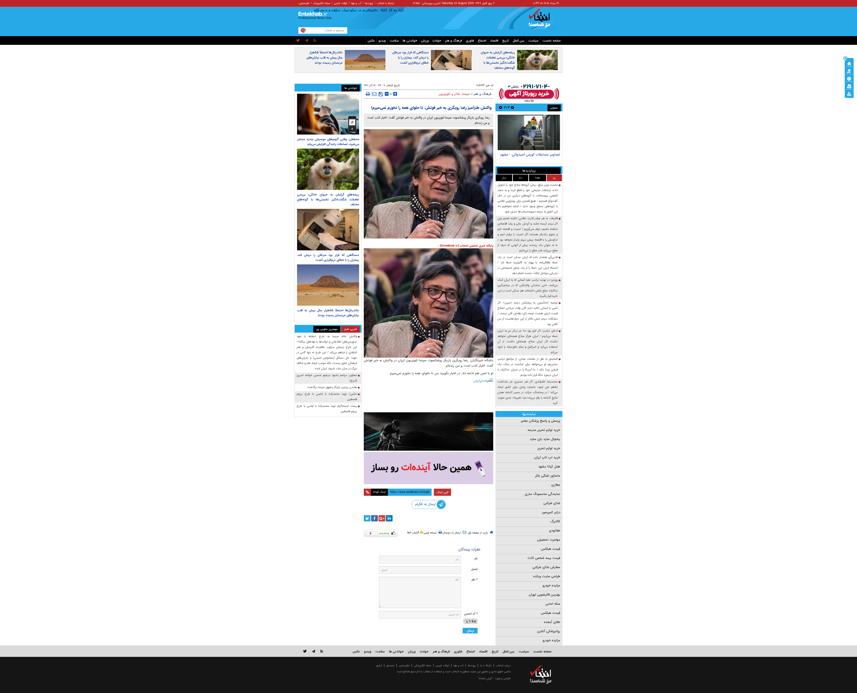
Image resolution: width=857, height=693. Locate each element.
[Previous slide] (512, 107)
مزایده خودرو (551, 585)
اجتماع (482, 40)
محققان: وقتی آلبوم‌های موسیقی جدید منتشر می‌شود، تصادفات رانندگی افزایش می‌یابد (328, 142)
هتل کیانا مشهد (549, 466)
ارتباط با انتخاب (385, 3)
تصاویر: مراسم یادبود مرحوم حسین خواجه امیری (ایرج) (327, 378)
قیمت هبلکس (550, 549)
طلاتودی (554, 530)
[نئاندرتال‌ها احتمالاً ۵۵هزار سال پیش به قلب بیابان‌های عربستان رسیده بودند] (328, 285)
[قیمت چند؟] (849, 70)
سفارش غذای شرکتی (546, 567)
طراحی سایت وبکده (546, 576)
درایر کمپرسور (551, 512)
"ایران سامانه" (485, 678)
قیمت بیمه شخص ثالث (544, 558)
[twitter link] (305, 651)
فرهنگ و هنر (453, 40)
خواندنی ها (410, 40)
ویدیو (382, 40)
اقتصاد (494, 40)
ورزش (425, 40)
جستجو (390, 665)
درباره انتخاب (503, 665)
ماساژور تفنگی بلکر (547, 475)
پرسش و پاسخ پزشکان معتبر (540, 420)
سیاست (533, 40)
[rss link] (322, 651)
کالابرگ (555, 521)
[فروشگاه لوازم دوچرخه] (428, 431)
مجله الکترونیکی (422, 665)
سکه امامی (552, 603)
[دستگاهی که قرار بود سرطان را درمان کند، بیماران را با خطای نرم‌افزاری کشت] (328, 229)
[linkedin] (389, 518)
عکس (371, 40)
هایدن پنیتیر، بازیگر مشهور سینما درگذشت (332, 387)
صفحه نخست (551, 40)
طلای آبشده (552, 622)
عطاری (555, 485)
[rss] (315, 40)
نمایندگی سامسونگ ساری (542, 494)
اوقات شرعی (340, 3)
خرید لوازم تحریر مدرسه (544, 430)
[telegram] (307, 40)
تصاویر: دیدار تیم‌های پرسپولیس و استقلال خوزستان (529, 157)
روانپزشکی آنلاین (548, 631)
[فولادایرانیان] (428, 394)
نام (476, 558)
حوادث (437, 40)
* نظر (474, 579)
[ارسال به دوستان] (374, 94)
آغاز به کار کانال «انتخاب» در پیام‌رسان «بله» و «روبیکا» (383, 10)
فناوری (470, 40)
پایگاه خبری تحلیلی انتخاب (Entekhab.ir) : (465, 245)
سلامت (394, 40)
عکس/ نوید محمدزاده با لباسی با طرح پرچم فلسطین (327, 397)
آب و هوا (356, 3)
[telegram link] (313, 651)
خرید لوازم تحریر (548, 448)
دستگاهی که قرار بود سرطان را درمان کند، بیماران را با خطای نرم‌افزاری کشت (410, 57)
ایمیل (474, 569)
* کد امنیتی (471, 613)
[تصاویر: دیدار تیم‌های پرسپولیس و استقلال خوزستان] (529, 132)
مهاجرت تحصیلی (548, 539)
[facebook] (374, 518)
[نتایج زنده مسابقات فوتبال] (849, 93)
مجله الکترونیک (321, 3)
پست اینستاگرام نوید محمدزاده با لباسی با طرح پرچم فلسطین (327, 409)
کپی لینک (442, 492)
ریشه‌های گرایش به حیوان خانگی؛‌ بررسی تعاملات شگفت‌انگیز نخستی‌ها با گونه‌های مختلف (498, 60)
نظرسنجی (304, 3)
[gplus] (382, 518)
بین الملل (518, 40)
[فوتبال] (849, 78)
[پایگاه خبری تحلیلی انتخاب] (542, 20)
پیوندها (369, 3)
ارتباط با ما (485, 665)
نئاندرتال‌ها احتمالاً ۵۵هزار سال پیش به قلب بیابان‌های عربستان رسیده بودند (325, 57)
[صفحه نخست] (849, 63)
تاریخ (505, 40)
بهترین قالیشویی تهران (544, 594)
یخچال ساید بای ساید (545, 439)
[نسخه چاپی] (368, 94)
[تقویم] (849, 86)
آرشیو (379, 665)
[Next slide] (500, 107)
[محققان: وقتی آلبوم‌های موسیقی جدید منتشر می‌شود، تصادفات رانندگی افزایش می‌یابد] (328, 114)
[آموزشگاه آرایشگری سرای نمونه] (428, 468)
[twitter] (298, 40)
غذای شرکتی (551, 503)
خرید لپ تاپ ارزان (547, 457)
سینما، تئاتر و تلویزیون (454, 94)
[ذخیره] (381, 94)
